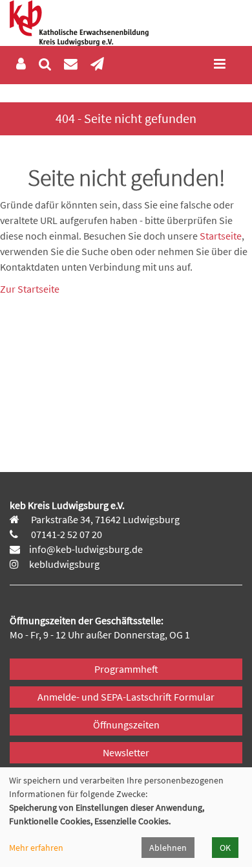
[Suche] (45, 64)
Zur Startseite (29, 288)
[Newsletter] (97, 64)
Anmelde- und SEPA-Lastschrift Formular (126, 696)
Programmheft (126, 668)
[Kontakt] (71, 64)
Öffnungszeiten (126, 724)
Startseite (221, 235)
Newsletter (126, 752)
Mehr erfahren (36, 847)
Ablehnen (168, 847)
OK (225, 847)
